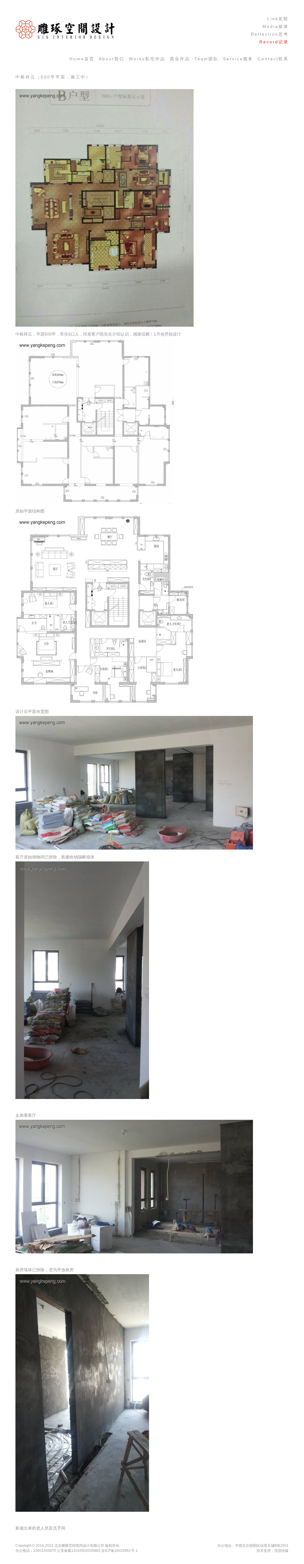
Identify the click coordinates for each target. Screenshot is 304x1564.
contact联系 (273, 58)
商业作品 (180, 58)
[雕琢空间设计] (65, 38)
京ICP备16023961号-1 (119, 1551)
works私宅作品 (147, 58)
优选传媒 (281, 1551)
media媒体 (275, 26)
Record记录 (274, 41)
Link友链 (278, 18)
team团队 (206, 58)
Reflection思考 (270, 34)
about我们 (111, 58)
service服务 (238, 58)
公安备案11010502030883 (78, 1551)
